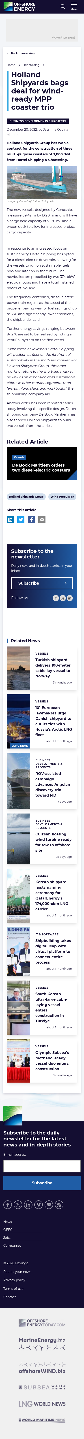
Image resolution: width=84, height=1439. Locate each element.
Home (11, 65)
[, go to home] (19, 6)
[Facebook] (56, 598)
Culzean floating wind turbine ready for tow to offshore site (53, 842)
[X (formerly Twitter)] (18, 1204)
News (7, 1222)
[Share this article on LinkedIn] (10, 519)
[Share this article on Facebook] (31, 519)
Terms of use (13, 1289)
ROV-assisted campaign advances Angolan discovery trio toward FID (52, 784)
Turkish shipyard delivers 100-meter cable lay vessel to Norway (53, 668)
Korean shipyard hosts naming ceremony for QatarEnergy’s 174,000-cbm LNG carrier (51, 895)
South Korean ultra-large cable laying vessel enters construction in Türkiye (51, 1007)
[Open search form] (63, 7)
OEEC (7, 1230)
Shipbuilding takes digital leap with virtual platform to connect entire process (53, 952)
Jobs (7, 1238)
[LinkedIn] (70, 598)
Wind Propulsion (62, 497)
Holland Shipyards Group (26, 497)
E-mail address (14, 1155)
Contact (9, 1297)
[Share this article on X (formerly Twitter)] (20, 519)
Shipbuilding (31, 65)
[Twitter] (63, 598)
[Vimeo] (38, 1204)
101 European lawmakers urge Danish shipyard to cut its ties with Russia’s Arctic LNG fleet (53, 721)
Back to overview (22, 53)
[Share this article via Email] (41, 519)
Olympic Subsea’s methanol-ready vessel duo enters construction (52, 1061)
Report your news (17, 1272)
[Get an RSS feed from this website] (59, 1204)
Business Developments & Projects (37, 121)
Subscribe (28, 583)
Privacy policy (14, 1280)
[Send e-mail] (49, 1204)
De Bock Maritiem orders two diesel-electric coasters (41, 468)
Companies (12, 1246)
